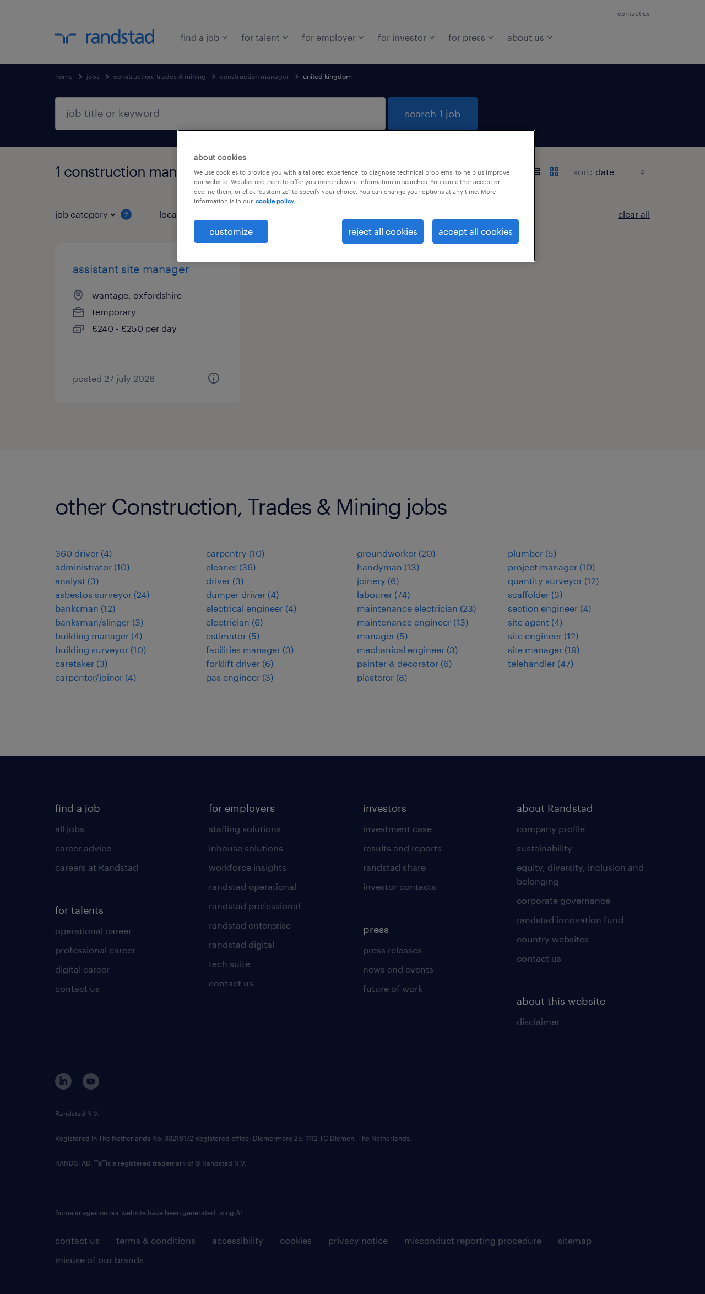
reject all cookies (382, 231)
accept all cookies (475, 231)
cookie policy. (275, 200)
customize (231, 231)
